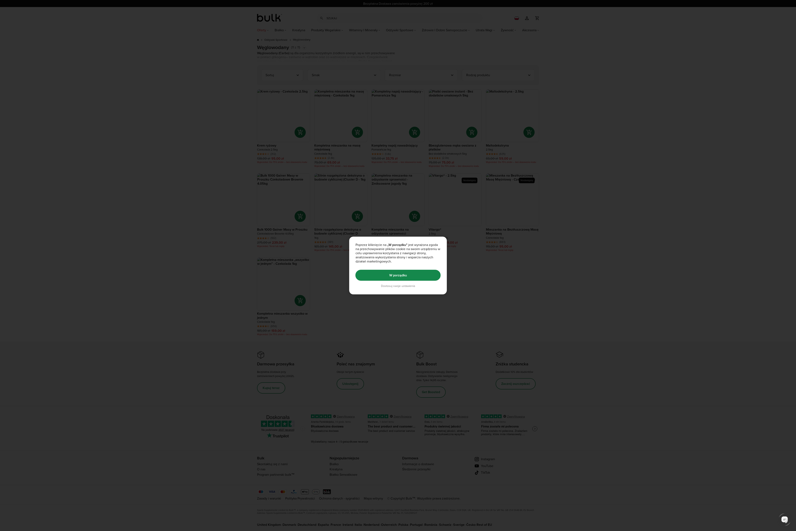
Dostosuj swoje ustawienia (398, 286)
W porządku (398, 275)
